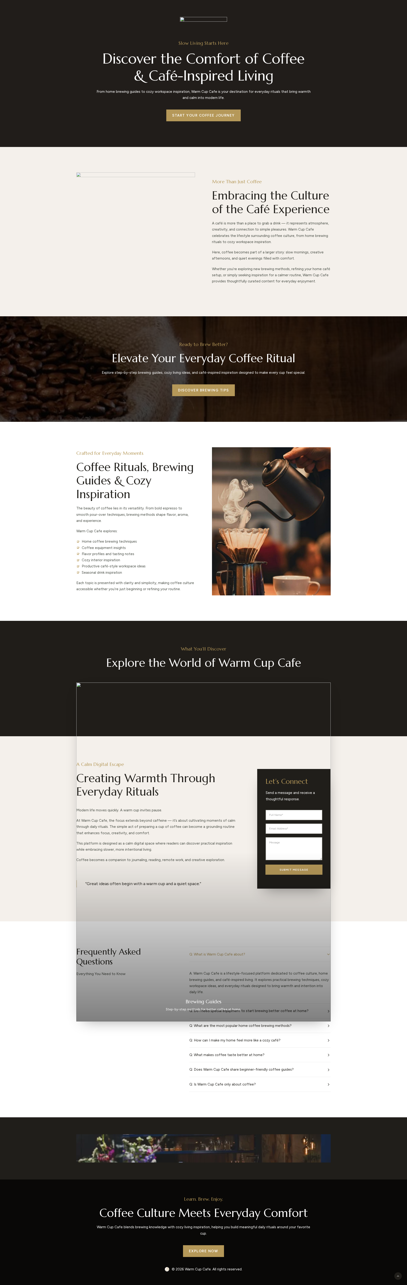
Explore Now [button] (203, 1251)
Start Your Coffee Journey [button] (203, 115)
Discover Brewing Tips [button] (203, 390)
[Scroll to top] (398, 1276)
